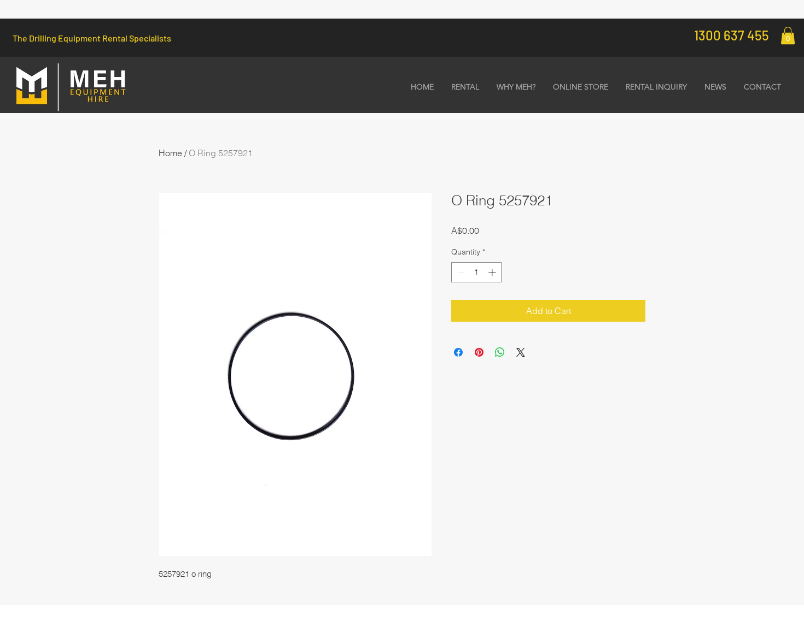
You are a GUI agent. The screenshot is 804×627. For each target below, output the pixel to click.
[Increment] (493, 272)
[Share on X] (520, 352)
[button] (787, 35)
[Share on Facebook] (458, 352)
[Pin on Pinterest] (479, 352)
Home (170, 152)
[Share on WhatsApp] (499, 352)
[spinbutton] (476, 272)
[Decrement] (460, 272)
